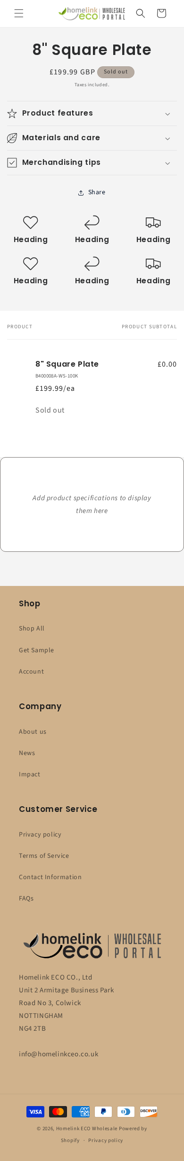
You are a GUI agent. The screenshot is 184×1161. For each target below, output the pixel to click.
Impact (30, 774)
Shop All (32, 628)
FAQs (26, 898)
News (27, 753)
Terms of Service (44, 856)
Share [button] (97, 192)
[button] (18, 13)
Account (31, 671)
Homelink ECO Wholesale (86, 1128)
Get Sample (36, 650)
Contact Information (50, 877)
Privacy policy (40, 834)
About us (33, 732)
